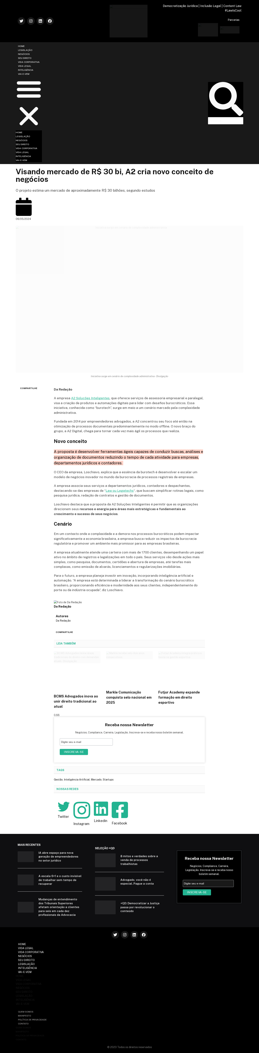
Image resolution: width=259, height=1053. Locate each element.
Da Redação (63, 620)
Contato (23, 1023)
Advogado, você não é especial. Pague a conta (137, 881)
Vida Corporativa (29, 62)
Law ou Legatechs (120, 491)
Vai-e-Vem (23, 74)
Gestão (58, 779)
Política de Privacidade (32, 1019)
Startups (108, 779)
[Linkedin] (40, 21)
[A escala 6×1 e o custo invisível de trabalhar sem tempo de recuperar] (26, 880)
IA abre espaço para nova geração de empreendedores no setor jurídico (58, 856)
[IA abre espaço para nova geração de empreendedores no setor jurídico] (26, 856)
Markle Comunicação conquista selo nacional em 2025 (128, 697)
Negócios (24, 54)
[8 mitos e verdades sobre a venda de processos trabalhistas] (105, 860)
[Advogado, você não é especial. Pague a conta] (105, 884)
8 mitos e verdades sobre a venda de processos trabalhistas (139, 860)
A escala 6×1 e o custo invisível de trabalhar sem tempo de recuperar (60, 879)
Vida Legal (24, 66)
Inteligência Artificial (77, 779)
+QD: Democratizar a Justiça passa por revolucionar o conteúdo (139, 907)
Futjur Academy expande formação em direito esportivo (179, 697)
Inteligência (25, 70)
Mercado (96, 779)
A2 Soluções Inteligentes (90, 398)
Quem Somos (25, 1011)
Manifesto (24, 1015)
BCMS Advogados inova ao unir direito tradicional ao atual (76, 701)
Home (21, 46)
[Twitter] (21, 21)
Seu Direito (24, 58)
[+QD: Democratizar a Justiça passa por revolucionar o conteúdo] (105, 907)
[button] (29, 103)
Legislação (25, 50)
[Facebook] (50, 21)
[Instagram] (31, 21)
